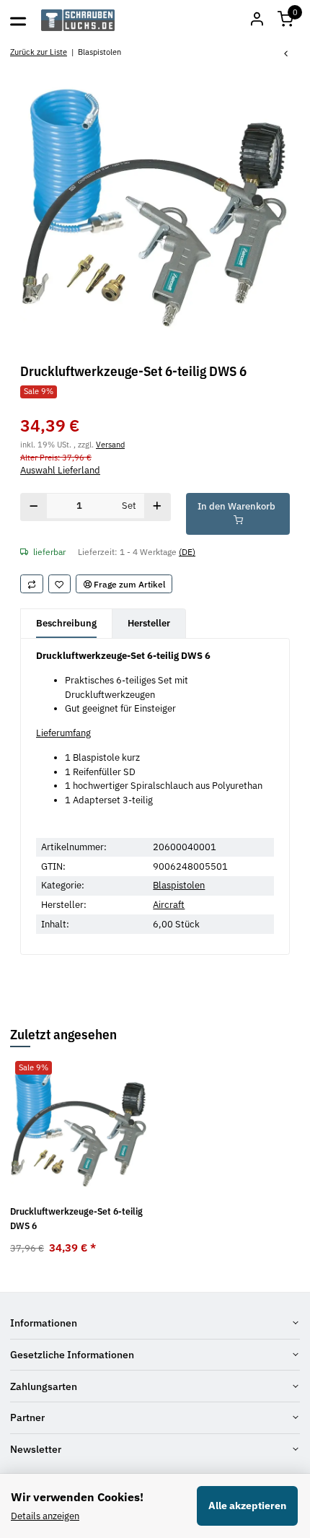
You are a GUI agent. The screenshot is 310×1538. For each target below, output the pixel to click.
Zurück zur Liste (38, 51)
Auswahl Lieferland (60, 470)
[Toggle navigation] (18, 20)
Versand (110, 444)
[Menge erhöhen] (157, 507)
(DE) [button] (187, 551)
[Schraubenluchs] (78, 20)
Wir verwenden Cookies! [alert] (77, 1497)
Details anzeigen (45, 1516)
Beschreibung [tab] (66, 623)
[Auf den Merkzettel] (59, 583)
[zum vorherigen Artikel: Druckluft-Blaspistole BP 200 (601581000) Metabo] (286, 54)
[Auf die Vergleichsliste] (31, 583)
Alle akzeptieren (247, 1505)
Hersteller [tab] (149, 623)
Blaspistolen (179, 885)
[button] (285, 20)
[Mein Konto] (256, 20)
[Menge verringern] (34, 507)
